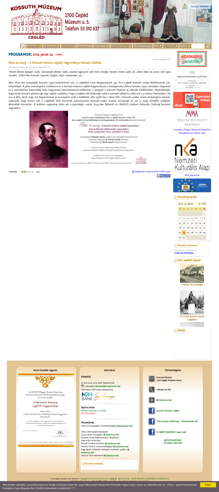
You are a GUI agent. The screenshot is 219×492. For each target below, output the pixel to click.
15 (204, 223)
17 (184, 227)
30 (180, 237)
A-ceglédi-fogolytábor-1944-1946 (171, 432)
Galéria (183, 46)
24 (184, 232)
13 (196, 223)
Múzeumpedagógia (142, 46)
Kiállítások (66, 46)
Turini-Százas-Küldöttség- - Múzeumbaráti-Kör (177, 421)
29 (204, 232)
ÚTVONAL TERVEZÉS (173, 443)
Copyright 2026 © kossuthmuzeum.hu (95, 479)
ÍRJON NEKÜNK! (138, 479)
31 (184, 237)
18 (188, 227)
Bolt (156, 46)
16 (180, 227)
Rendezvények (85, 46)
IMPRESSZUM (162, 479)
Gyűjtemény (50, 46)
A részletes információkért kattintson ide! (103, 386)
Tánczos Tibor (125, 479)
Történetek (32, 46)
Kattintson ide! (126, 426)
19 (192, 227)
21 (200, 227)
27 (196, 232)
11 (188, 223)
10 (184, 223)
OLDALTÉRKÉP (150, 479)
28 (200, 232)
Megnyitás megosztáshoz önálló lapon (152, 171)
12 (192, 223)
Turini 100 (169, 46)
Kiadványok (99, 46)
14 (200, 223)
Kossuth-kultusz (119, 46)
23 (180, 232)
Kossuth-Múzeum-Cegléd (167, 410)
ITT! (73, 488)
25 (188, 232)
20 (196, 227)
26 (192, 232)
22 (204, 227)
